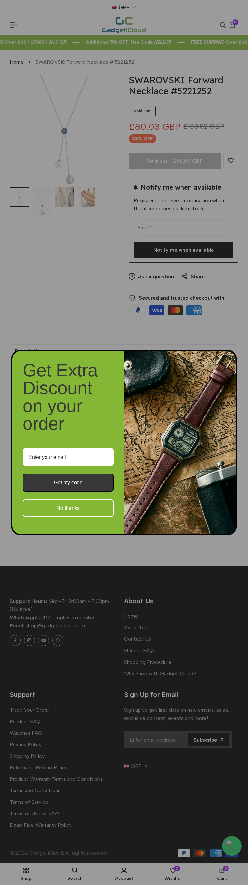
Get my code (68, 482)
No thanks (68, 508)
